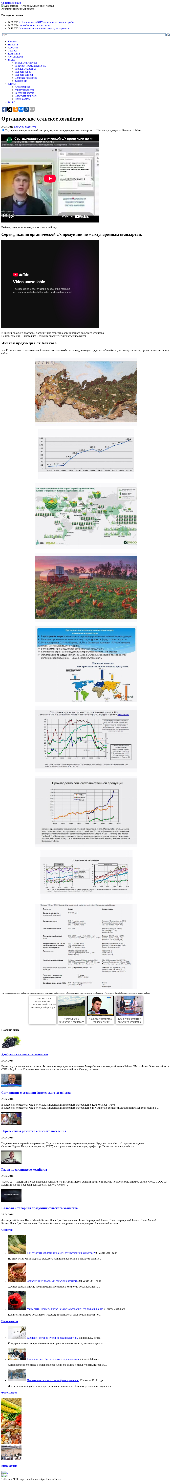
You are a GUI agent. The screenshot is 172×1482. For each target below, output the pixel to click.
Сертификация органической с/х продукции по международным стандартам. (49, 130)
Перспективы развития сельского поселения (33, 1131)
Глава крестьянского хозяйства (24, 1169)
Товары (12, 50)
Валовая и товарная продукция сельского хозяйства (39, 1208)
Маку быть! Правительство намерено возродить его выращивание (65, 1308)
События (13, 47)
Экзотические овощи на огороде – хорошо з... (44, 28)
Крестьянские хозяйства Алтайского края (71, 1021)
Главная (12, 41)
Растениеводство (24, 92)
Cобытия (7, 1229)
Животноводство (24, 89)
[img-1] (11, 1411)
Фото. (139, 130)
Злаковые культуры (26, 62)
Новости (13, 44)
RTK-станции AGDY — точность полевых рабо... (47, 22)
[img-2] (11, 1427)
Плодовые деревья (25, 68)
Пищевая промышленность (30, 65)
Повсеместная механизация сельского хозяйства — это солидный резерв (43, 1003)
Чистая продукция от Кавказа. (115, 130)
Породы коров (23, 71)
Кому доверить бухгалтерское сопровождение (53, 1359)
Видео (11, 59)
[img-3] (11, 1443)
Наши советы (22, 98)
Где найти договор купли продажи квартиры (52, 1337)
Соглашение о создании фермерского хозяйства (36, 1092)
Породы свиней (24, 74)
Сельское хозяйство (26, 77)
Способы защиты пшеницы (34, 25)
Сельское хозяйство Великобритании (100, 1020)
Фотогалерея (15, 56)
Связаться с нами (11, 2)
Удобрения (21, 80)
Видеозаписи (9, 1465)
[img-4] (11, 1459)
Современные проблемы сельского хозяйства (53, 1280)
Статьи (12, 83)
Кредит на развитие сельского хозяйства (129, 1020)
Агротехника (22, 86)
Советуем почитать (26, 95)
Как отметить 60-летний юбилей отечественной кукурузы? (61, 1252)
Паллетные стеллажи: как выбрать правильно (53, 1380)
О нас (11, 101)
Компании (14, 53)
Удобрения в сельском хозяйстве (24, 1054)
